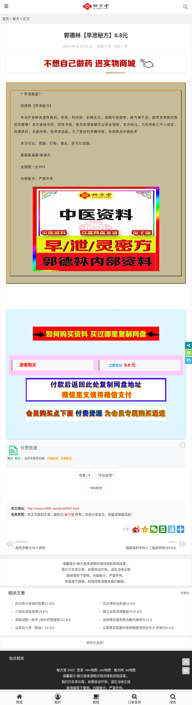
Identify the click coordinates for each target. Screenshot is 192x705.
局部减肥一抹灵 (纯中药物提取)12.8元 (43, 620)
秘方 (16, 19)
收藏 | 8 (84, 475)
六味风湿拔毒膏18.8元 (31, 611)
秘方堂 (69, 514)
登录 (80, 670)
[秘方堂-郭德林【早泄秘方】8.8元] (96, 8)
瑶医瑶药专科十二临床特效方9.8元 (151, 545)
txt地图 (131, 670)
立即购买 (66, 458)
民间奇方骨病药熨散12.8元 (35, 603)
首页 (5, 19)
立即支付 (115, 365)
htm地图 (91, 670)
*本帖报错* (105, 475)
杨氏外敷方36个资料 (30, 545)
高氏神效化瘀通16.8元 (119, 603)
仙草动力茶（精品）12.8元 (35, 628)
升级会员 (52, 458)
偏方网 (119, 670)
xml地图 (105, 670)
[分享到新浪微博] (136, 529)
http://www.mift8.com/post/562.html (53, 508)
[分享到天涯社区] (171, 529)
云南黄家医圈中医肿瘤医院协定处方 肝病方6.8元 (138, 628)
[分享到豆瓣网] (162, 529)
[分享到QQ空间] (145, 529)
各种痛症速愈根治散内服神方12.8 (127, 620)
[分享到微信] (154, 529)
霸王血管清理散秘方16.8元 (122, 611)
